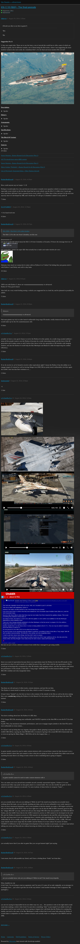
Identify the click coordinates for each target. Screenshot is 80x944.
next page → (5, 925)
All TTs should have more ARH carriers (14, 159)
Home (3, 937)
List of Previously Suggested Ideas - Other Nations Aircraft (20, 171)
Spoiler (5, 111)
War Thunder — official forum (11, 2)
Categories (10, 937)
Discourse (12, 941)
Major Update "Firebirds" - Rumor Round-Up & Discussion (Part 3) (23, 167)
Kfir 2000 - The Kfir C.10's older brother (16, 231)
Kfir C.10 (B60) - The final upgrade (18, 7)
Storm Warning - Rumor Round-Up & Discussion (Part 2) (19, 155)
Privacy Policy (46, 937)
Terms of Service (33, 937)
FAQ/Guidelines (21, 937)
